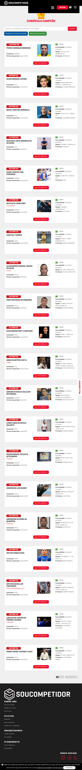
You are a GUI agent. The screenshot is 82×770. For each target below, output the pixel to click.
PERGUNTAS (8, 748)
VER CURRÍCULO (42, 63)
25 (67, 677)
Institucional (9, 704)
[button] (75, 7)
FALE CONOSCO (9, 745)
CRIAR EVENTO (9, 733)
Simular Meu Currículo (37, 33)
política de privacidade (44, 768)
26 (70, 677)
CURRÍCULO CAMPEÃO (11, 725)
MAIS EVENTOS (9, 722)
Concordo (69, 768)
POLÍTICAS (8, 711)
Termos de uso (58, 768)
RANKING (7, 719)
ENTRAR (62, 7)
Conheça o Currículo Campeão (16, 33)
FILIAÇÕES (8, 737)
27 (74, 677)
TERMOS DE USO (10, 708)
